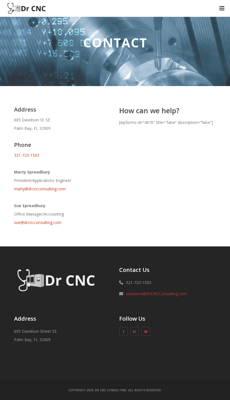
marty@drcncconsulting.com (40, 188)
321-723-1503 (26, 155)
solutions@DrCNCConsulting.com (156, 293)
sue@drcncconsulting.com (37, 222)
